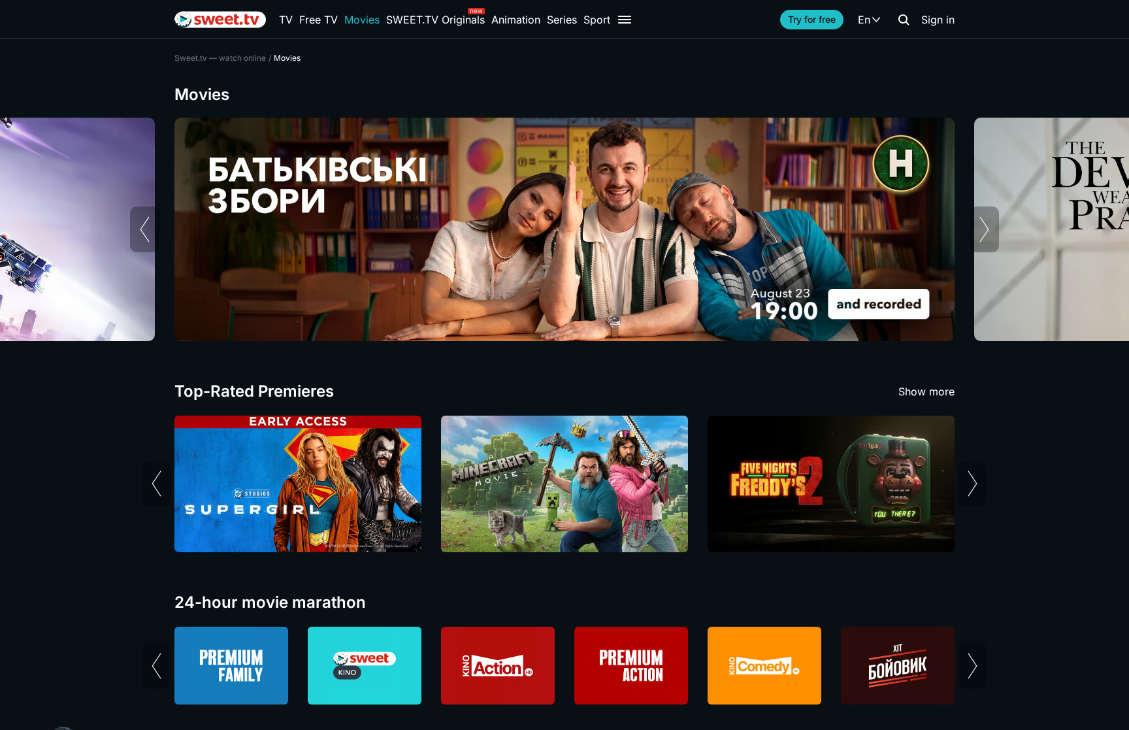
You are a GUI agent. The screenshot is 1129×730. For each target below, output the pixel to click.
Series (562, 19)
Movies (362, 19)
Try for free (812, 19)
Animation (515, 19)
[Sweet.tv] (220, 19)
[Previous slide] (144, 229)
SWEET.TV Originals (435, 19)
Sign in (938, 19)
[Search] (903, 19)
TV (286, 19)
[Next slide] (984, 229)
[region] (564, 229)
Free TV (318, 19)
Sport (596, 19)
